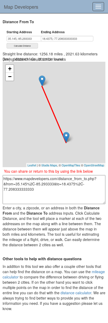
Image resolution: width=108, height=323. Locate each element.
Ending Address (53, 32)
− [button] (10, 76)
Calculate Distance (22, 45)
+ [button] (10, 68)
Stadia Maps (49, 165)
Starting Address (19, 32)
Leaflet (32, 165)
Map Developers (21, 6)
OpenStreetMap (94, 165)
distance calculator (76, 292)
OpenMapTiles (71, 165)
